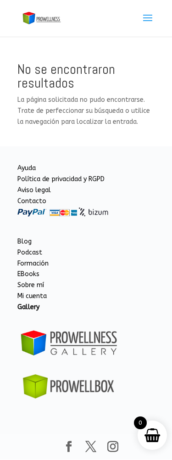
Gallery (28, 307)
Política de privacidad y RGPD (61, 179)
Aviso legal (34, 190)
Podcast (29, 252)
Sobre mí (30, 285)
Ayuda (26, 168)
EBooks (28, 274)
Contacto (31, 201)
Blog (24, 241)
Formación (33, 263)
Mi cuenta (32, 296)
